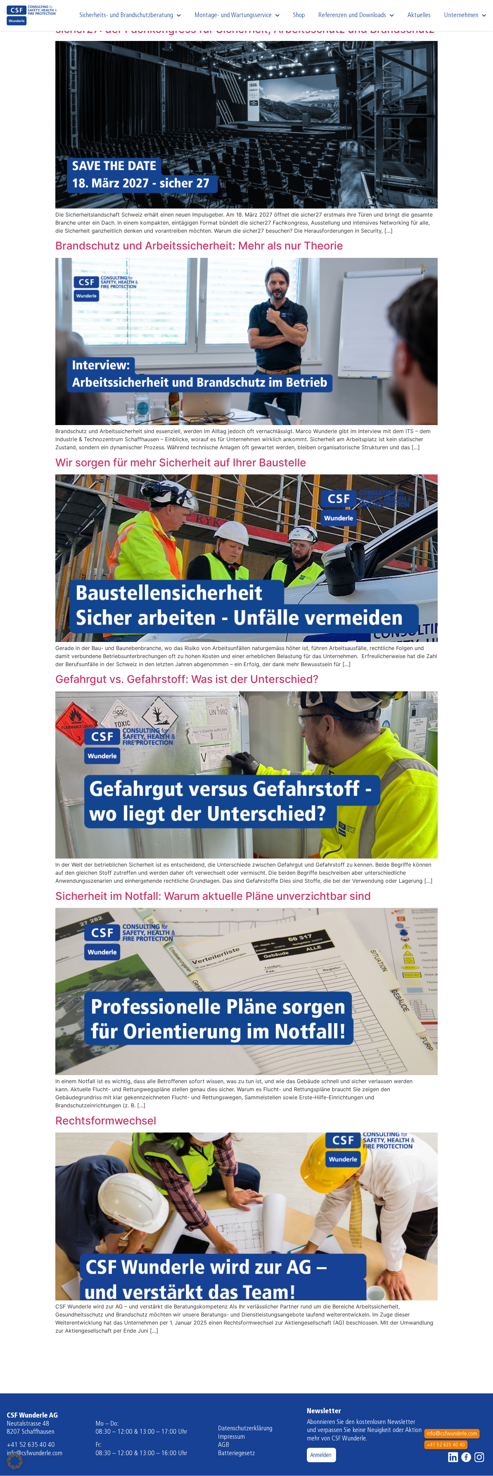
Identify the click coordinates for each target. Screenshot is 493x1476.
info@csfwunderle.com (34, 1453)
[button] (15, 1461)
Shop (299, 15)
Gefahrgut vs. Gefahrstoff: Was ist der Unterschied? (187, 679)
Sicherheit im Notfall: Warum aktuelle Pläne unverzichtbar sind (213, 896)
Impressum (231, 1437)
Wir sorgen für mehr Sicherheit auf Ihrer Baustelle (180, 462)
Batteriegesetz (236, 1453)
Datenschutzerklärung (245, 1428)
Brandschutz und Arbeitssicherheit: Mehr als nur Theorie (199, 245)
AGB (223, 1445)
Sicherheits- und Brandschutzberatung (126, 15)
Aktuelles (419, 15)
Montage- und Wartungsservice (233, 15)
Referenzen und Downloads (352, 15)
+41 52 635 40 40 (31, 1445)
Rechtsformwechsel (105, 1120)
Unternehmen (461, 15)
